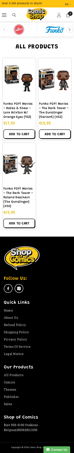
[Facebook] (8, 288)
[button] (58, 16)
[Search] (14, 15)
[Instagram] (19, 288)
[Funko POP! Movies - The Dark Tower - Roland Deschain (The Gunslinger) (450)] (19, 164)
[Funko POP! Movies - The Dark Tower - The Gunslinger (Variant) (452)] (55, 79)
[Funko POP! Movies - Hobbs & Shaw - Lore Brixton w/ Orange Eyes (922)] (19, 79)
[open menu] (4, 15)
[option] (19, 29)
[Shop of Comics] (19, 29)
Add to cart (19, 134)
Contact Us (58, 449)
